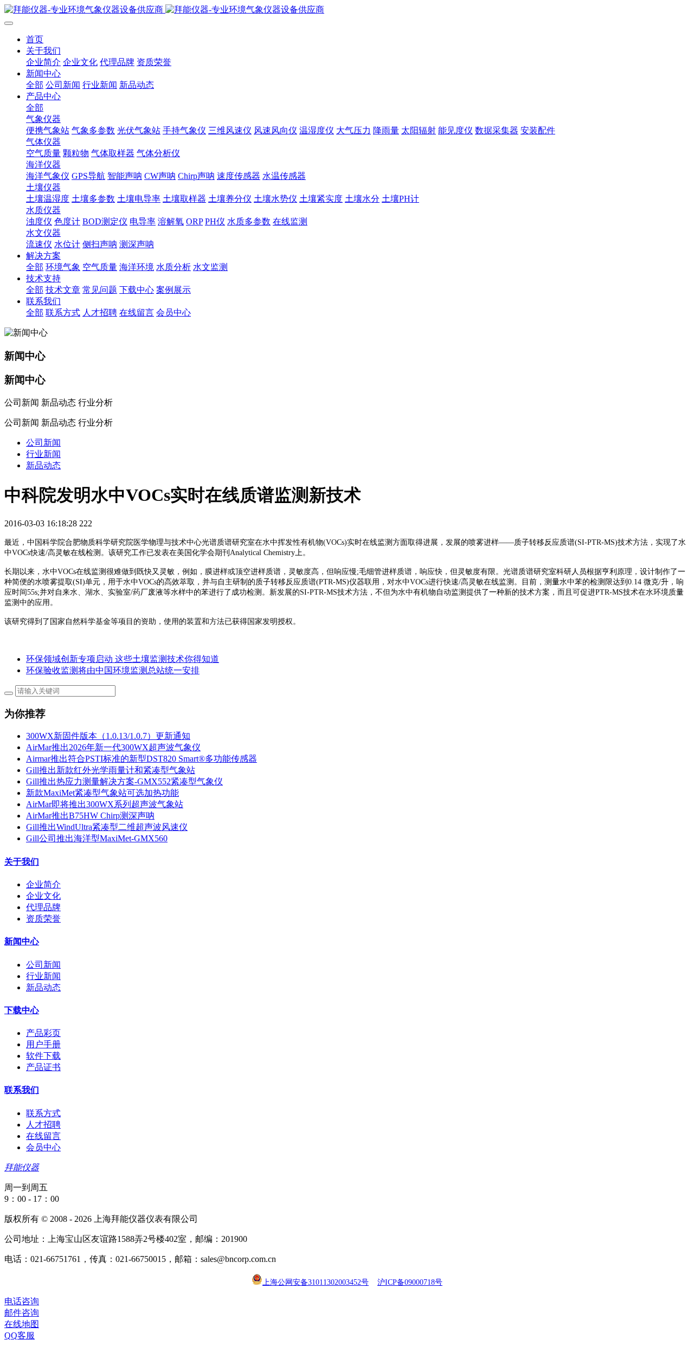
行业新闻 (43, 454)
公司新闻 (43, 442)
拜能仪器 (21, 1167)
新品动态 (43, 465)
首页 (34, 39)
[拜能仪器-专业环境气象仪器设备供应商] (347, 10)
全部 (34, 84)
